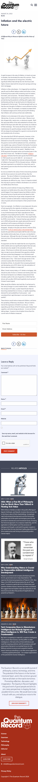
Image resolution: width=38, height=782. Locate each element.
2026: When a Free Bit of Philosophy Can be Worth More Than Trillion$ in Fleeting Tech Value (17, 504)
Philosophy (5, 745)
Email (3, 409)
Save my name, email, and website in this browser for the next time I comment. (18, 435)
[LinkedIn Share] (24, 32)
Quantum (4, 738)
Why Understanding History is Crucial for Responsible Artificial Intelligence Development (17, 570)
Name (3, 399)
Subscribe (7, 759)
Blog (3, 16)
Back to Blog (6, 348)
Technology (5, 741)
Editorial (4, 749)
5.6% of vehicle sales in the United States (20, 230)
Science (3, 734)
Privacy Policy (6, 771)
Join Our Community (19, 703)
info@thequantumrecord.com (13, 764)
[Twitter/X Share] (19, 32)
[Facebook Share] (14, 32)
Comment (4, 372)
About (3, 754)
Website (3, 419)
